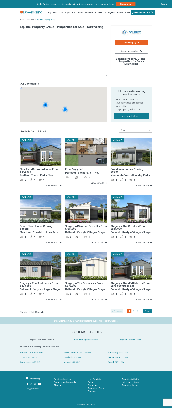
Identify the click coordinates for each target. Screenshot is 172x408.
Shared (80, 12)
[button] (65, 109)
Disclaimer (93, 385)
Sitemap (92, 391)
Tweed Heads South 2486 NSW (78, 352)
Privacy (91, 382)
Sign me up (125, 4)
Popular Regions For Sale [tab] (86, 339)
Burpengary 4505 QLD (118, 357)
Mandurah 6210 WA (72, 357)
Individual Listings (130, 382)
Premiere (89, 12)
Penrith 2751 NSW (116, 362)
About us (58, 385)
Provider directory (62, 379)
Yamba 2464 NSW (72, 362)
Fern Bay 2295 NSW (28, 357)
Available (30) (27, 131)
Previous (117, 311)
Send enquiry (130, 42)
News (127, 12)
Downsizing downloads (65, 382)
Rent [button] (55, 12)
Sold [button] (61, 12)
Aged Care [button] (70, 12)
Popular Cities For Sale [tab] (130, 339)
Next (147, 311)
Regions (111, 12)
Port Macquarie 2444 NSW (31, 352)
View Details (52, 185)
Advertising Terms (96, 388)
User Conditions (95, 379)
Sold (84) (42, 131)
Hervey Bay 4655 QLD (118, 352)
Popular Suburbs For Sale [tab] (42, 339)
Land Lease (100, 12)
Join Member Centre (141, 12)
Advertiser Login (129, 385)
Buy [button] (49, 12)
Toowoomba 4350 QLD (30, 362)
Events (120, 12)
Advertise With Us (130, 379)
